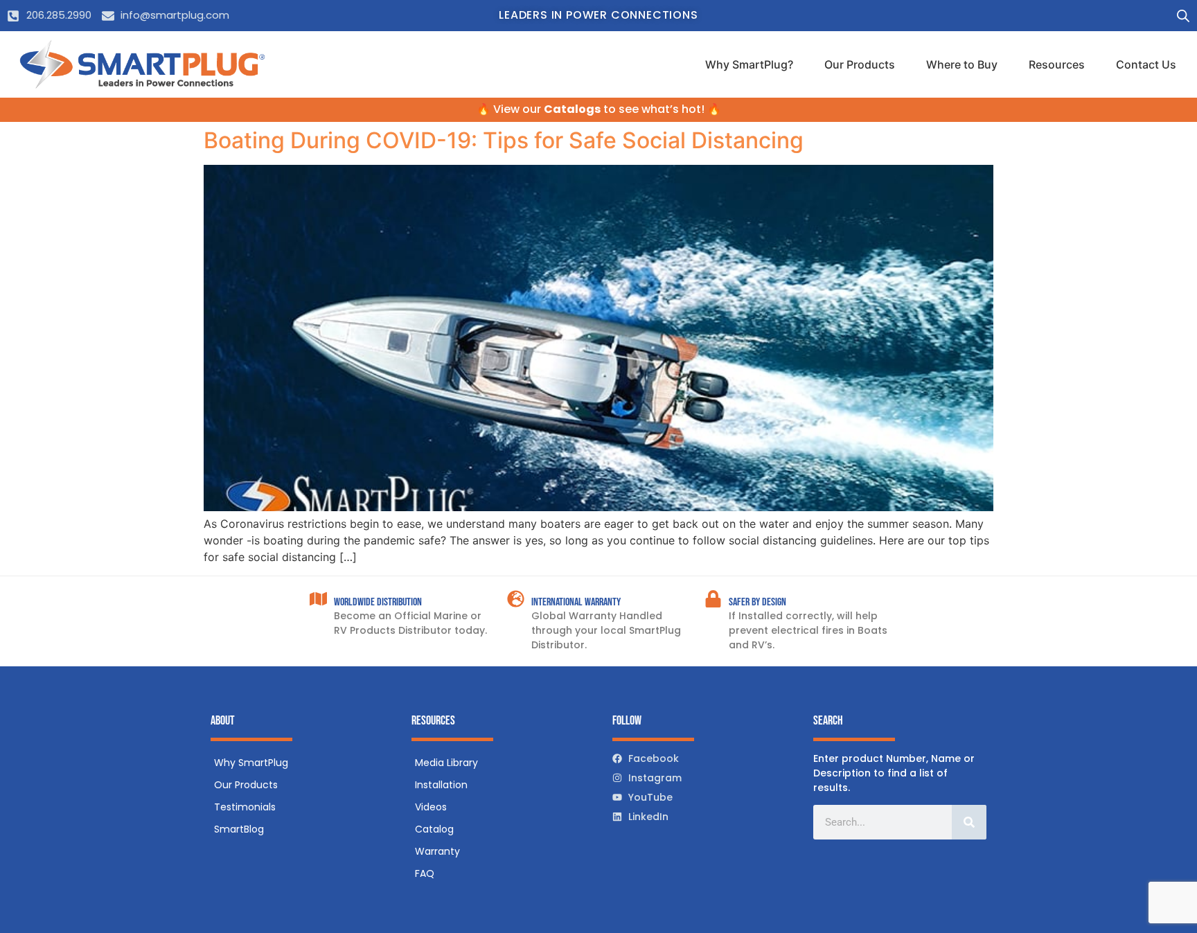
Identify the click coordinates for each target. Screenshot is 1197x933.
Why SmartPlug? (749, 64)
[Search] (969, 822)
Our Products (859, 64)
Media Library (446, 763)
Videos (431, 807)
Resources (1057, 64)
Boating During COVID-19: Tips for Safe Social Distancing (504, 140)
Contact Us (1146, 64)
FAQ (424, 873)
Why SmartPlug (251, 763)
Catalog (434, 829)
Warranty (437, 851)
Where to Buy (962, 64)
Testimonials (245, 807)
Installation (441, 785)
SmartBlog (239, 829)
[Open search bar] (1183, 15)
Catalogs (572, 109)
